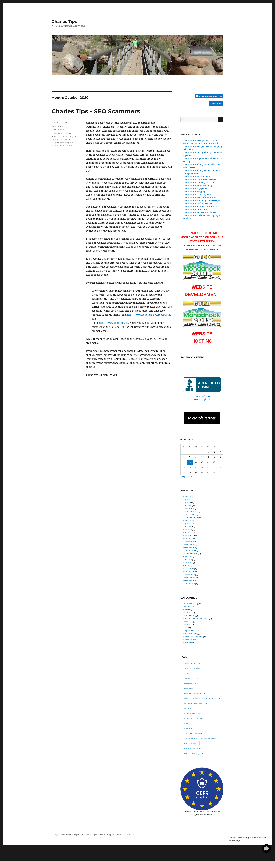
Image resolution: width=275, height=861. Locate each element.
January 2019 (189, 575)
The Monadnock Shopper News (200, 738)
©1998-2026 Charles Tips (64, 835)
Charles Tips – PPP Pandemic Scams (199, 197)
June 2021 (187, 505)
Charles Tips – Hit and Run (195, 209)
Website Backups (193, 748)
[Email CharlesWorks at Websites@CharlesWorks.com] (201, 96)
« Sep (182, 476)
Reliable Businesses (195, 693)
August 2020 (188, 520)
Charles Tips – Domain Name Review (199, 179)
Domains (187, 607)
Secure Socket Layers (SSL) (197, 703)
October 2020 (189, 514)
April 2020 (187, 532)
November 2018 (190, 581)
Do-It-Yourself (190, 604)
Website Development (193, 637)
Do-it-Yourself (192, 663)
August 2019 (188, 557)
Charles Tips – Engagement (195, 188)
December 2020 (190, 511)
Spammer (56, 145)
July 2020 (187, 523)
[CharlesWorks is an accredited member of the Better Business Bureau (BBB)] (201, 384)
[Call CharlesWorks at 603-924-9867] (201, 103)
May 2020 (187, 529)
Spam (70, 142)
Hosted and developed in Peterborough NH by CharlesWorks (104, 835)
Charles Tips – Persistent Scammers (199, 212)
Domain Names (192, 668)
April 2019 (187, 566)
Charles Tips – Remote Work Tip (197, 185)
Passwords (188, 622)
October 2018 (189, 584)
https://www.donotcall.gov (113, 322)
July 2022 (187, 499)
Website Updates (190, 640)
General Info (57, 133)
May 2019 (187, 563)
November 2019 (190, 548)
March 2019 (188, 569)
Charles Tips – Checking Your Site (198, 182)
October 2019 (189, 551)
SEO (54, 126)
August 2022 (188, 496)
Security (186, 625)
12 (190, 462)
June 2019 (187, 560)
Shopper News (189, 631)
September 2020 (190, 517)
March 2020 (188, 535)
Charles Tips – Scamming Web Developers (202, 200)
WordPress (188, 643)
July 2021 (187, 502)
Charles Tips (64, 21)
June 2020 (187, 526)
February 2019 (189, 572)
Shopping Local (59, 142)
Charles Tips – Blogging (194, 191)
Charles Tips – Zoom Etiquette (197, 194)
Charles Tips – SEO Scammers (96, 111)
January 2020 (189, 542)
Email (185, 610)
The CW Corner (190, 634)
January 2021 (189, 508)
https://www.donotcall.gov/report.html (148, 314)
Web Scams (67, 145)
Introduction (189, 616)
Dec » (189, 476)
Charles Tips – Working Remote (197, 203)
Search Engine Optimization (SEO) (202, 698)
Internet (186, 613)
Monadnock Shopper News (195, 619)
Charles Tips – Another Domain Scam (200, 206)
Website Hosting (193, 753)
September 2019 (190, 554)
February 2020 (189, 538)
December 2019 (190, 545)
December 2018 (190, 578)
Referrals (189, 688)
